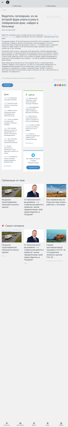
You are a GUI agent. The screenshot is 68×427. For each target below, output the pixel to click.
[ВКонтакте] (55, 85)
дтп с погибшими (6, 78)
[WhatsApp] (63, 85)
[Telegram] (65, 85)
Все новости (7, 165)
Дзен (3, 256)
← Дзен (4, 10)
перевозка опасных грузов (18, 78)
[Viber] (60, 85)
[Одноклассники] (58, 85)
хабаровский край (30, 78)
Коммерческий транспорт (54, 261)
